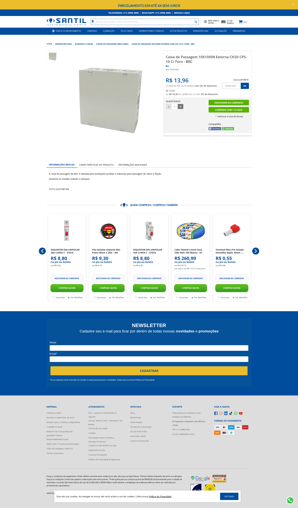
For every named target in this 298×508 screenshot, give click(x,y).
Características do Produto (96, 164)
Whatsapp (156, 12)
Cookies (92, 433)
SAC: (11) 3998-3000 (181, 429)
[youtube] (240, 413)
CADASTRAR (149, 371)
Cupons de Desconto (139, 441)
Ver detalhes (76, 297)
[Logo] (66, 21)
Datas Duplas (136, 422)
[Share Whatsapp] (228, 129)
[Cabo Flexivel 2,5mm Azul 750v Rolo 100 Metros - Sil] (190, 230)
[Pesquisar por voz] (93, 21)
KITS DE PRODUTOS (178, 31)
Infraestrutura (200, 31)
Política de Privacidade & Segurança (104, 459)
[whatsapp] (235, 413)
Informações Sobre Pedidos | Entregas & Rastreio (101, 439)
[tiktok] (231, 413)
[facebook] (216, 413)
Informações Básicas (62, 164)
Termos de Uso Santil (97, 428)
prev (42, 251)
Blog (132, 413)
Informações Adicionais (132, 164)
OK (244, 85)
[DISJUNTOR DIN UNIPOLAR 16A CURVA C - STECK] (149, 230)
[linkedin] (226, 413)
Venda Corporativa (55, 453)
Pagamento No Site (96, 450)
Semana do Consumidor (141, 427)
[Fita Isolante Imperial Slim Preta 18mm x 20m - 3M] (108, 230)
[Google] (201, 479)
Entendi (229, 496)
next (255, 251)
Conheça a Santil (54, 413)
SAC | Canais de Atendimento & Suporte (102, 415)
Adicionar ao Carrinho (228, 102)
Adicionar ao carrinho (67, 278)
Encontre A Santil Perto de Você (60, 417)
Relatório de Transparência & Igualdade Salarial (59, 433)
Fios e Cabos (127, 31)
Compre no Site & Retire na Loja (102, 445)
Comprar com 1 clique (228, 109)
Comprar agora (67, 288)
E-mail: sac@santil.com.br (183, 434)
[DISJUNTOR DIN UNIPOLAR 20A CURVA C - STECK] (67, 230)
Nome (53, 342)
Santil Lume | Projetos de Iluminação (63, 444)
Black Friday (135, 417)
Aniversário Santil (138, 436)
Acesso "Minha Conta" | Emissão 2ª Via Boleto (105, 422)
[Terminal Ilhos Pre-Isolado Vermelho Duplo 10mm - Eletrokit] (231, 230)
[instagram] (221, 413)
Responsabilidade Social (57, 439)
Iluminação (109, 31)
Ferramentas (239, 31)
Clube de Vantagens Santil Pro (60, 448)
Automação (221, 31)
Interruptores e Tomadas (151, 31)
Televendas (123, 12)
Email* (53, 353)
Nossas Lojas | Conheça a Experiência (63, 422)
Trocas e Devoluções (97, 455)
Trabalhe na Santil (54, 427)
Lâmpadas (92, 31)
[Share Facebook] (215, 129)
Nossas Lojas (182, 12)
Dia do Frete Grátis (138, 431)
